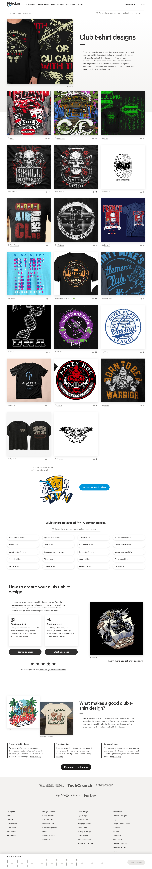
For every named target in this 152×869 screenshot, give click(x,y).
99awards (116, 827)
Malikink (94, 657)
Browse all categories (85, 843)
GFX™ (12, 298)
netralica (107, 191)
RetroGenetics (14, 245)
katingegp (60, 459)
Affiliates (116, 831)
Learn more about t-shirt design (124, 661)
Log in (142, 4)
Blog (114, 820)
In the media (11, 827)
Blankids (12, 352)
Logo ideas (117, 835)
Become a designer (120, 816)
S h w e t (11, 730)
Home (9, 13)
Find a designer (57, 4)
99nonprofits (11, 835)
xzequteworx (61, 138)
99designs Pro (47, 839)
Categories (31, 4)
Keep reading (35, 756)
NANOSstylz (108, 298)
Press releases (12, 823)
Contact (10, 820)
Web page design (84, 823)
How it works (43, 4)
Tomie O (107, 245)
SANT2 (59, 352)
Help (115, 851)
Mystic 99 (13, 459)
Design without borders (121, 823)
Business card (83, 820)
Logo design (82, 816)
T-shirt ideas (117, 839)
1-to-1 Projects (47, 820)
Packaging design (84, 831)
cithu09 (59, 405)
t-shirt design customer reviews (52, 669)
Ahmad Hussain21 (48, 736)
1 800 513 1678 (131, 4)
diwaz (71, 87)
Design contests (48, 816)
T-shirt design (83, 835)
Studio (80, 4)
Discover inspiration (49, 827)
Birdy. (106, 352)
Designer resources (120, 843)
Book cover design (84, 839)
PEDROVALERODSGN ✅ (65, 298)
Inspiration (70, 4)
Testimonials (11, 831)
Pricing (45, 831)
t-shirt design (99, 69)
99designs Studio (48, 835)
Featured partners (119, 847)
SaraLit (12, 405)
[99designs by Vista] (13, 4)
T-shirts (26, 13)
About (9, 816)
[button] (149, 856)
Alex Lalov (13, 191)
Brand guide (82, 827)
